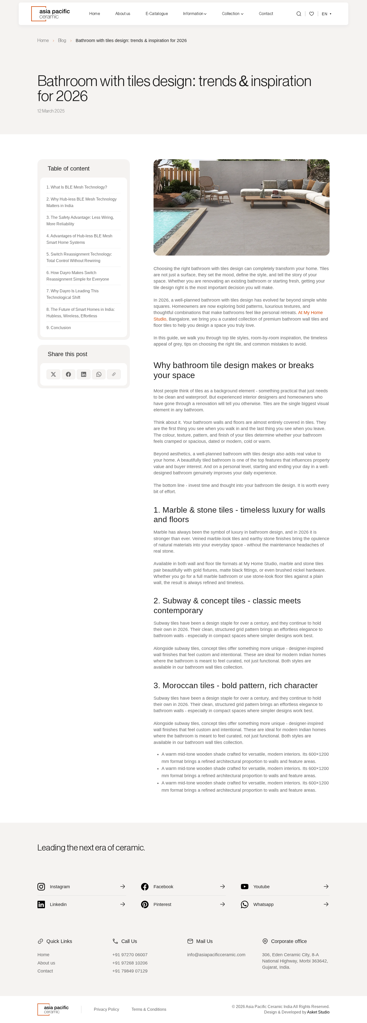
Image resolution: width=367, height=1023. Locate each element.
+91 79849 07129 (130, 970)
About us (122, 14)
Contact (266, 14)
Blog (62, 40)
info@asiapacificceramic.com (216, 954)
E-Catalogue (157, 14)
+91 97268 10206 (130, 962)
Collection (230, 14)
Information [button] (193, 14)
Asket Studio (318, 1012)
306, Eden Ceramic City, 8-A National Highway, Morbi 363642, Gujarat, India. (295, 961)
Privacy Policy (106, 1009)
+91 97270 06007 (130, 954)
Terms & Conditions (149, 1009)
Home (94, 14)
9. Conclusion (58, 328)
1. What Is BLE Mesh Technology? (76, 187)
